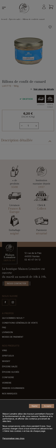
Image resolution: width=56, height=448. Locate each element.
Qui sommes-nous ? (13, 318)
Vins (4, 350)
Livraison (7, 332)
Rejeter (35, 406)
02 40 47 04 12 (32, 259)
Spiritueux (8, 355)
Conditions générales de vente (20, 322)
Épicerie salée (15, 19)
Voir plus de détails (43, 89)
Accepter (47, 406)
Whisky (6, 361)
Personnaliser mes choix (13, 438)
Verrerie (6, 382)
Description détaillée (16, 140)
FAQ (4, 327)
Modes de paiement (12, 337)
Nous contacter (16, 283)
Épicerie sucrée (10, 372)
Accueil (4, 19)
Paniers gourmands (13, 388)
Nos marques (9, 393)
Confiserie (8, 377)
